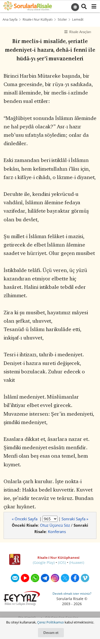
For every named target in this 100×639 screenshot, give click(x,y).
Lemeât (78, 19)
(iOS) (62, 562)
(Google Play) (44, 562)
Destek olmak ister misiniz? (72, 593)
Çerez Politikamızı (50, 622)
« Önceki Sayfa (25, 518)
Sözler (62, 19)
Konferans (57, 531)
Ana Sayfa (10, 19)
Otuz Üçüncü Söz (55, 525)
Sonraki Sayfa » (75, 518)
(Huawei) (76, 562)
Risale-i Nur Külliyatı (38, 19)
